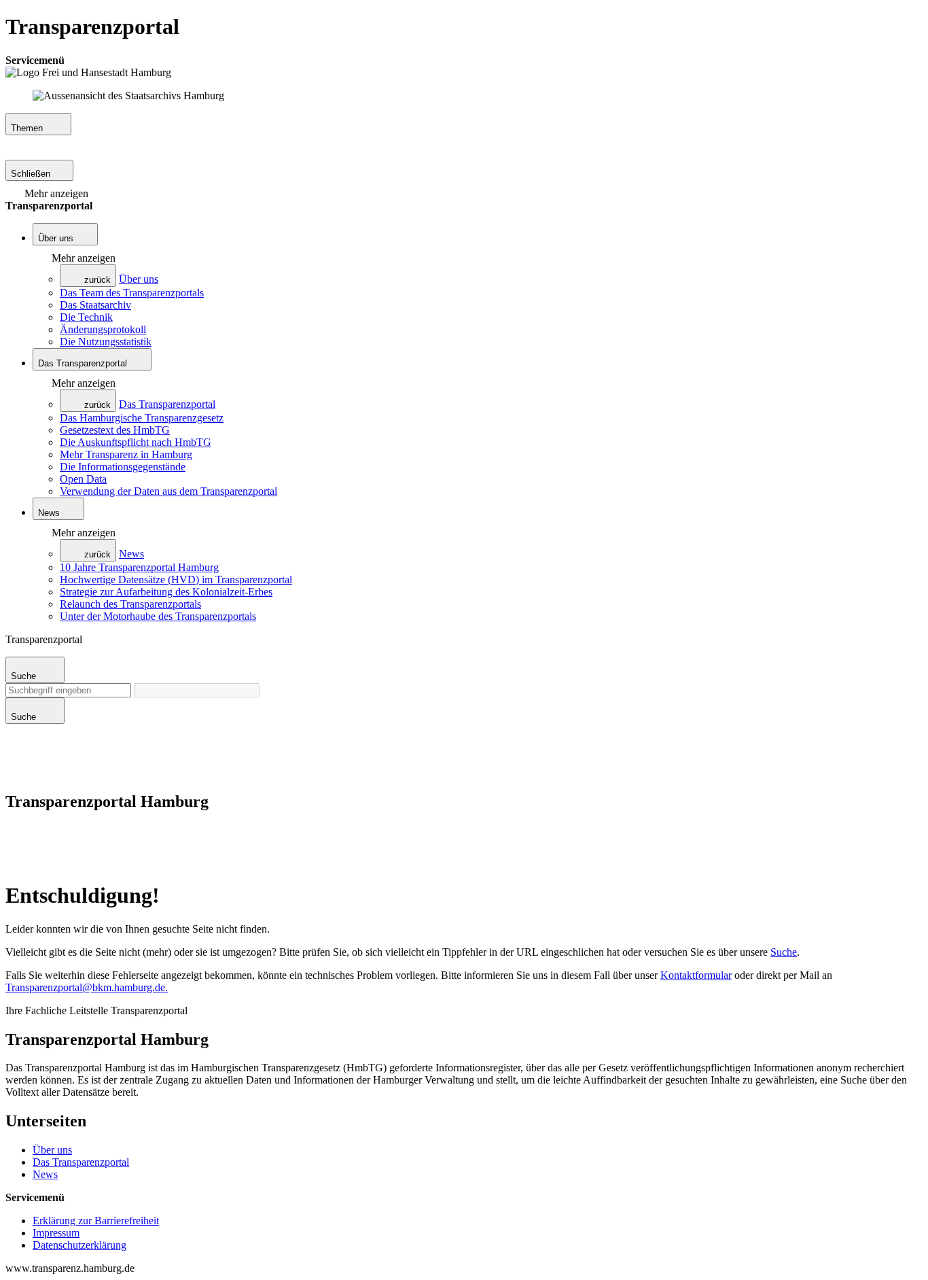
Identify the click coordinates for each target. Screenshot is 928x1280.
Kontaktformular (696, 975)
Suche (783, 952)
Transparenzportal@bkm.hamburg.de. (86, 987)
